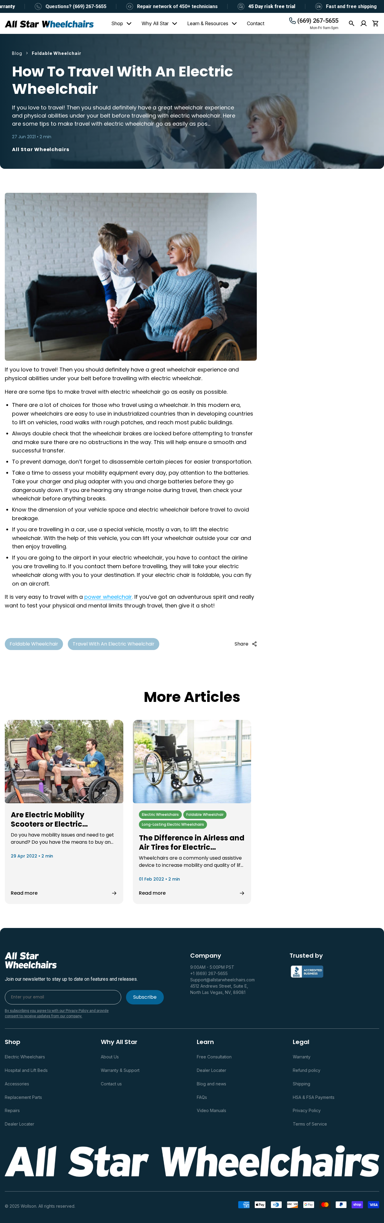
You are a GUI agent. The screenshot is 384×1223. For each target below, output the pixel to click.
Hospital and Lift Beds (26, 1070)
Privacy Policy (307, 1110)
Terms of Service (310, 1123)
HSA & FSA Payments (313, 1097)
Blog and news (211, 1083)
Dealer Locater (19, 1123)
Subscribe (145, 997)
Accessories (17, 1083)
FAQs (202, 1097)
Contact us (111, 1083)
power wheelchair (108, 597)
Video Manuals (211, 1110)
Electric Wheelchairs (25, 1056)
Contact (255, 23)
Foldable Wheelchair (34, 643)
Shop (117, 23)
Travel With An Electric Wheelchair (113, 643)
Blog (17, 53)
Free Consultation (214, 1056)
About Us (110, 1056)
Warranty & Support (120, 1070)
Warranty (301, 1056)
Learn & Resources (207, 23)
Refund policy (306, 1070)
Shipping (301, 1083)
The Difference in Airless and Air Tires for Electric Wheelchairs (191, 847)
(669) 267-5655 (317, 20)
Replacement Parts (23, 1097)
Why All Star (155, 23)
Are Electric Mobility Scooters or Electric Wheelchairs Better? (48, 824)
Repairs (12, 1110)
